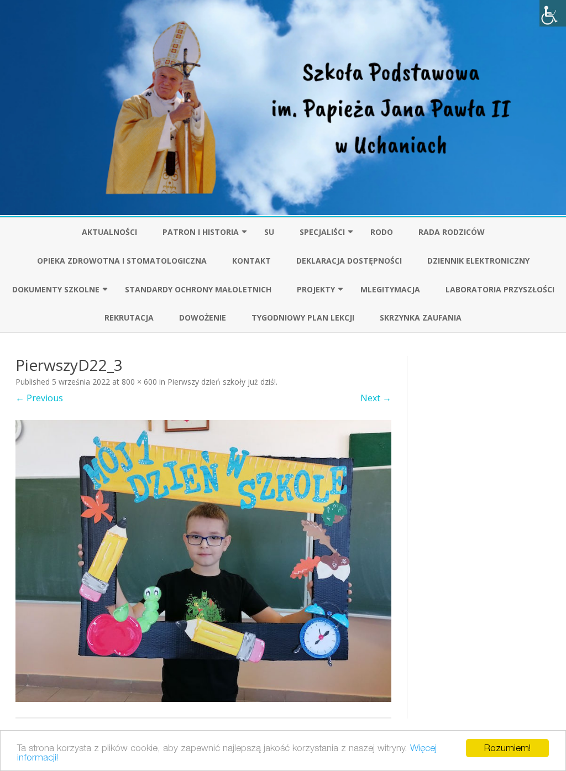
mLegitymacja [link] (390, 289)
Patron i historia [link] (201, 232)
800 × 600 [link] (139, 381)
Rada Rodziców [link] (451, 232)
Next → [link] (375, 398)
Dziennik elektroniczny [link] (478, 260)
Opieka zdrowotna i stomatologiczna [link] (122, 260)
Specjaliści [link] (322, 232)
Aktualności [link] (109, 232)
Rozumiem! (507, 747)
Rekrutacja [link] (129, 317)
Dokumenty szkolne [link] (55, 289)
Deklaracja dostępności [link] (349, 260)
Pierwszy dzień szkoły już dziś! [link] (221, 381)
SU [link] (269, 232)
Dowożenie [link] (202, 317)
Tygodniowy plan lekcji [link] (302, 317)
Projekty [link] (316, 289)
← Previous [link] (39, 398)
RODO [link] (381, 232)
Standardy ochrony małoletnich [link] (198, 289)
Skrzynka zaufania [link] (421, 317)
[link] (552, 13)
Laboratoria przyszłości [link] (500, 289)
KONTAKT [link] (251, 260)
